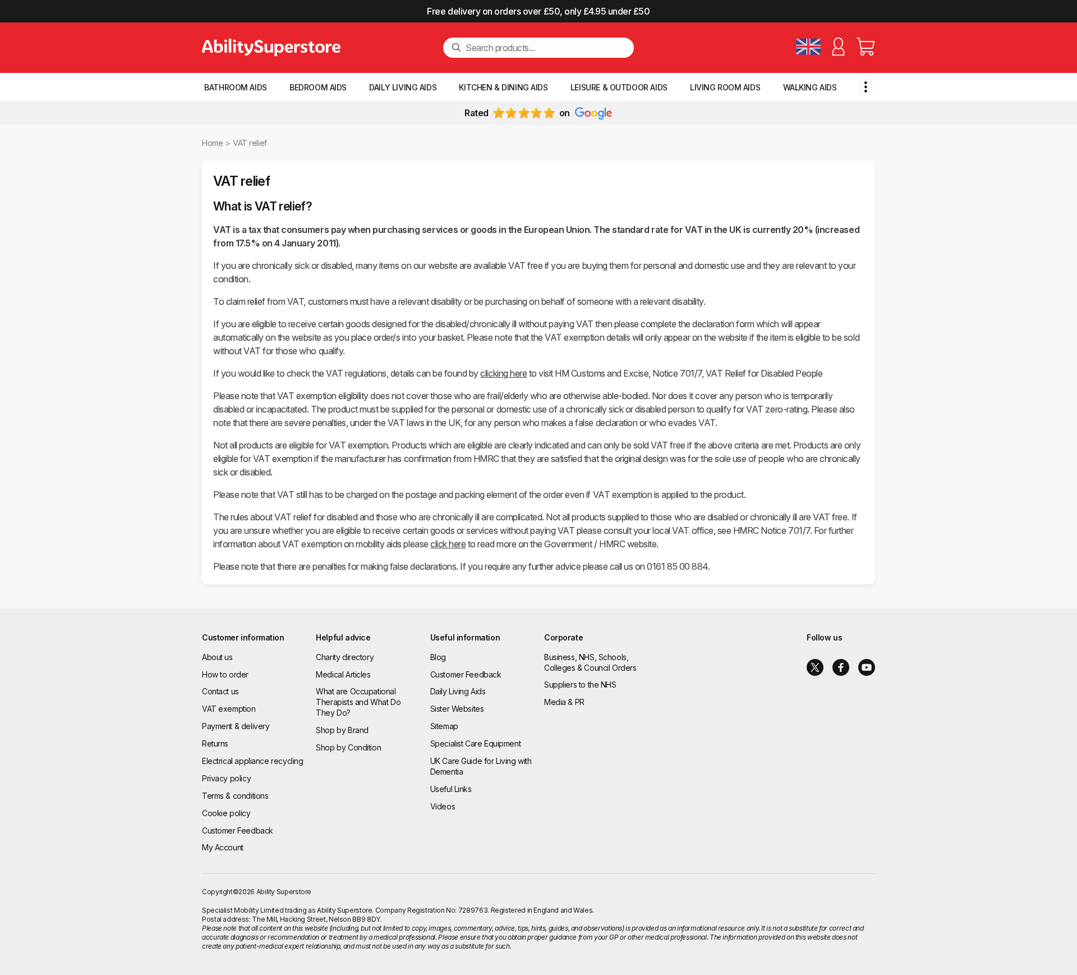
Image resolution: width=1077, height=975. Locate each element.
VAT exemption (229, 708)
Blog (438, 657)
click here (448, 544)
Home (212, 143)
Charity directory (345, 657)
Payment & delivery (235, 726)
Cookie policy (226, 813)
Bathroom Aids (235, 87)
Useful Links (451, 789)
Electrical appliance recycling (252, 761)
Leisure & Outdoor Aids (619, 87)
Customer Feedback (237, 830)
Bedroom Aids (318, 87)
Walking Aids (810, 87)
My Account (222, 847)
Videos (442, 806)
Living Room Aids (725, 87)
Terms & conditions (235, 795)
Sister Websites (457, 708)
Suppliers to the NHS (580, 684)
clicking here (503, 373)
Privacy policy (226, 778)
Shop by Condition (348, 747)
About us (217, 657)
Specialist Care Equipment (475, 743)
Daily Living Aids (402, 87)
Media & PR (564, 702)
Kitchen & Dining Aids (503, 87)
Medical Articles (343, 674)
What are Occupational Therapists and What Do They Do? (358, 701)
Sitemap (444, 726)
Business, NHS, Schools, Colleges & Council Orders (590, 662)
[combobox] (545, 47)
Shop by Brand (342, 730)
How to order (225, 674)
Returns (215, 743)
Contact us (220, 691)
